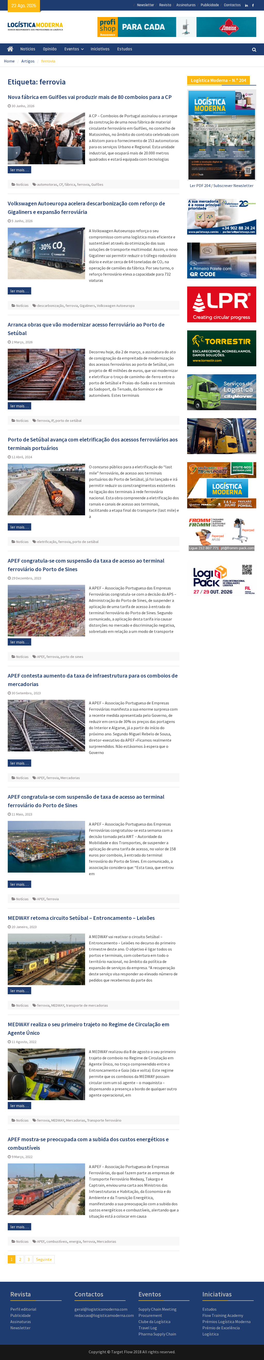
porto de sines (72, 656)
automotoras (47, 184)
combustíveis (56, 1241)
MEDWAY (57, 1005)
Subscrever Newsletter (233, 185)
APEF (41, 656)
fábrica (69, 184)
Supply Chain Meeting (157, 1309)
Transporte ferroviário (104, 1120)
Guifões (97, 184)
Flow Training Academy (222, 1315)
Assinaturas (186, 5)
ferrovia (83, 184)
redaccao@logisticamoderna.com (104, 1315)
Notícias (27, 49)
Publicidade (210, 5)
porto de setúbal (68, 420)
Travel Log (147, 1327)
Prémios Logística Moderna (226, 1321)
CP (61, 184)
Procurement (150, 1315)
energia (75, 1241)
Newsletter (145, 5)
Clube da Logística (154, 1321)
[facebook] (253, 5)
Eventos (71, 49)
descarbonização (50, 305)
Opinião (50, 49)
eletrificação (46, 541)
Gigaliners (87, 305)
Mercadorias (70, 777)
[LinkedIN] (246, 5)
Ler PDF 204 (200, 185)
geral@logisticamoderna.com (101, 1309)
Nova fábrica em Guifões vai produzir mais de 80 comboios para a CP (90, 96)
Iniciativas (100, 49)
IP (52, 420)
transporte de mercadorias (87, 1005)
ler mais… (19, 169)
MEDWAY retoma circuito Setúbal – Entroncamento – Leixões (81, 917)
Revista (165, 5)
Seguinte (44, 1259)
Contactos (232, 5)
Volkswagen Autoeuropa (116, 305)
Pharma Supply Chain (157, 1333)
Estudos (124, 49)
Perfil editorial (23, 1309)
